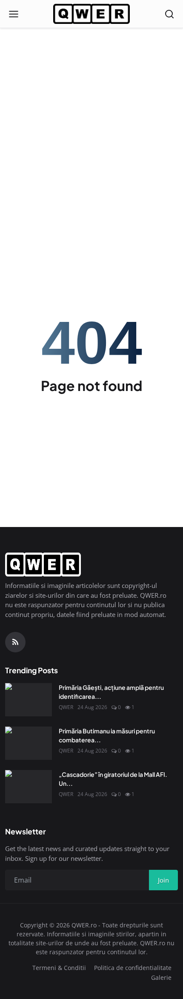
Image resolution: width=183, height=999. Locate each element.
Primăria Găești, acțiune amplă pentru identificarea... (111, 691)
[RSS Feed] (15, 642)
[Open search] (169, 14)
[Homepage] (91, 14)
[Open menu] (13, 14)
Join (163, 880)
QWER (66, 707)
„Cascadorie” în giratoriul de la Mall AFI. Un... (113, 778)
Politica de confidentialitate (133, 968)
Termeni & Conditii (59, 968)
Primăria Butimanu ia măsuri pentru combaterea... (107, 735)
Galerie (161, 977)
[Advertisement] (91, 96)
